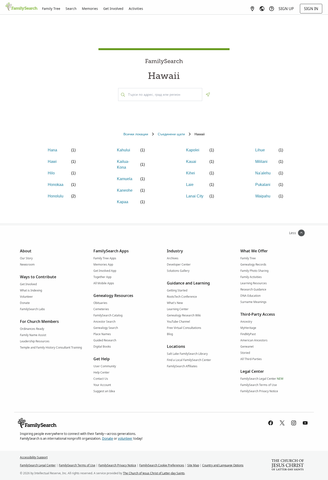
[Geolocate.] (208, 94)
